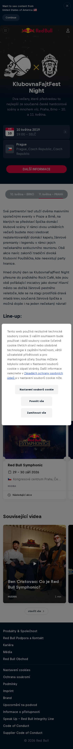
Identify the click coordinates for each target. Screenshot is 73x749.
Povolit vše (36, 401)
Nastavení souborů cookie (37, 389)
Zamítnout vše (36, 412)
